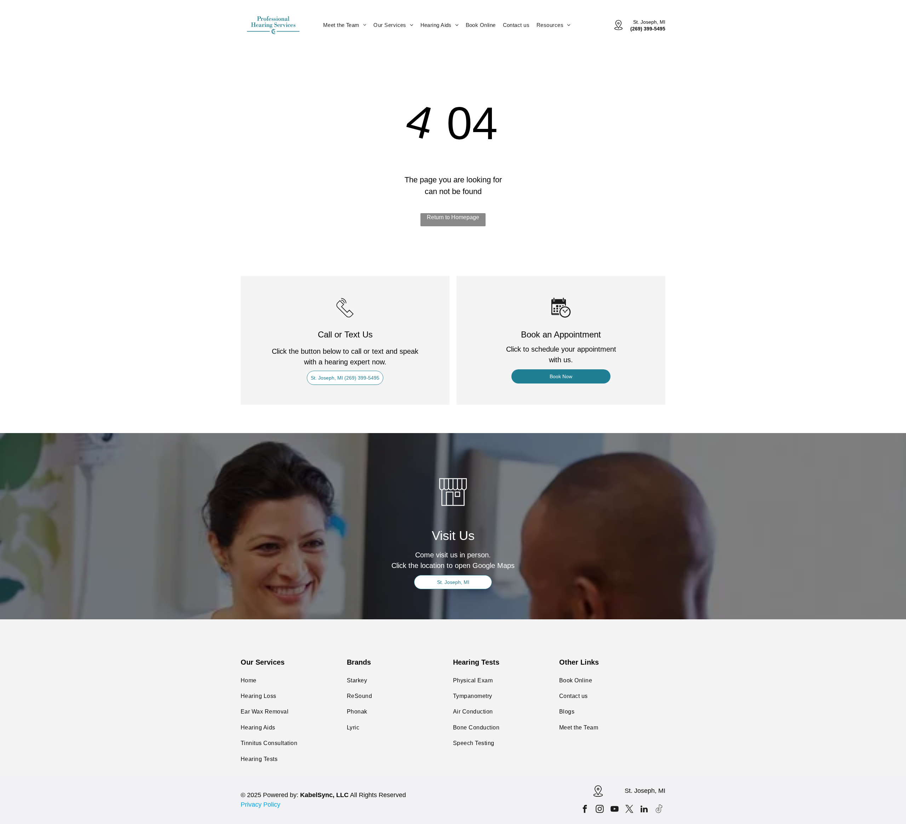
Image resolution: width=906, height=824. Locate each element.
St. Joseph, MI (649, 22)
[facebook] (585, 810)
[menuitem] (345, 25)
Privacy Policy (260, 804)
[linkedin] (644, 810)
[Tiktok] (659, 810)
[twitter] (629, 810)
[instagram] (600, 810)
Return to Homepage (453, 217)
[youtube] (614, 810)
